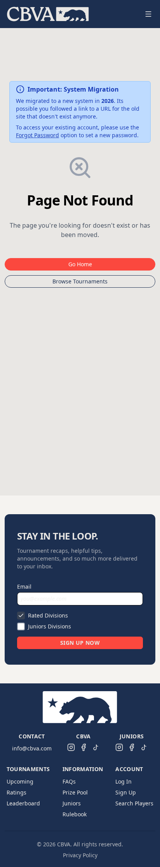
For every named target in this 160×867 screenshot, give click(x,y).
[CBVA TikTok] (96, 747)
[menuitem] (48, 14)
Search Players (134, 803)
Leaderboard (23, 803)
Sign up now (80, 642)
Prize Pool (75, 792)
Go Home (80, 264)
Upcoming (20, 781)
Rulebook (75, 814)
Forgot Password (37, 135)
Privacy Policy (80, 855)
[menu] (71, 14)
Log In (123, 781)
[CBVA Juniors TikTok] (144, 747)
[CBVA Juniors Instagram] (119, 747)
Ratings (16, 792)
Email (24, 586)
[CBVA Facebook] (83, 747)
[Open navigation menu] (148, 14)
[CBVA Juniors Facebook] (132, 747)
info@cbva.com (32, 748)
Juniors (72, 803)
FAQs (69, 781)
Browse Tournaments (80, 281)
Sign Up (125, 792)
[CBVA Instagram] (71, 747)
